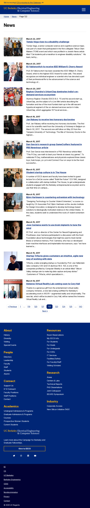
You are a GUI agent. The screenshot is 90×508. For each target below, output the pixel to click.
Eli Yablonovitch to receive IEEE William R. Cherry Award (54, 66)
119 (28, 306)
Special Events (10, 345)
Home (6, 16)
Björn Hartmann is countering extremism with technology (55, 197)
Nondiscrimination (11, 492)
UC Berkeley (9, 475)
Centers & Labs (53, 380)
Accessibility (9, 488)
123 (56, 306)
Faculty (7, 364)
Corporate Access (54, 406)
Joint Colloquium (54, 391)
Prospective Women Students (16, 421)
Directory (8, 357)
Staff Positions (10, 396)
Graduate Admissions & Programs (18, 414)
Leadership (8, 360)
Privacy (6, 497)
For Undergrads (53, 348)
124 (63, 306)
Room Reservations (55, 335)
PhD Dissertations (54, 387)
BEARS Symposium (55, 394)
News (14, 16)
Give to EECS (25, 448)
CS (5, 471)
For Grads (51, 345)
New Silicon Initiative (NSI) (58, 409)
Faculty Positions (11, 392)
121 (42, 306)
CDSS (6, 484)
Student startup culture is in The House (46, 172)
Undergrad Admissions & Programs (18, 411)
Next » (45, 311)
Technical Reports (54, 384)
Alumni (6, 374)
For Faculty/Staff (54, 362)
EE (5, 467)
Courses (7, 418)
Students (7, 370)
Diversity (7, 338)
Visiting (7, 341)
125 (70, 306)
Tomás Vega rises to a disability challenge (47, 42)
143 (80, 306)
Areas (49, 377)
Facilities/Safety (54, 358)
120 (35, 306)
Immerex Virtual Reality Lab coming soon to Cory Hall (53, 284)
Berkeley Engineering (12, 480)
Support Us (8, 385)
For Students (52, 341)
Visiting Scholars (54, 365)
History (7, 335)
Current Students (11, 424)
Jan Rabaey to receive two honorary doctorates (50, 119)
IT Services (52, 355)
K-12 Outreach (10, 389)
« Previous (13, 306)
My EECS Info (53, 338)
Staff (6, 367)
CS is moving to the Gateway (28, 2)
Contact (7, 399)
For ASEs (51, 352)
